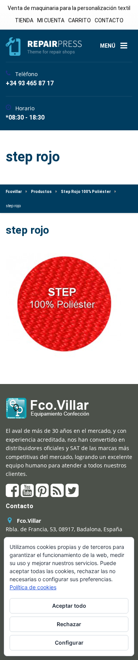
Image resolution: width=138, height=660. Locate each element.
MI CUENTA (50, 20)
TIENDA (24, 20)
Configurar (69, 642)
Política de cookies (33, 587)
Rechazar (69, 624)
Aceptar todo (69, 605)
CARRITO (79, 20)
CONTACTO (109, 20)
